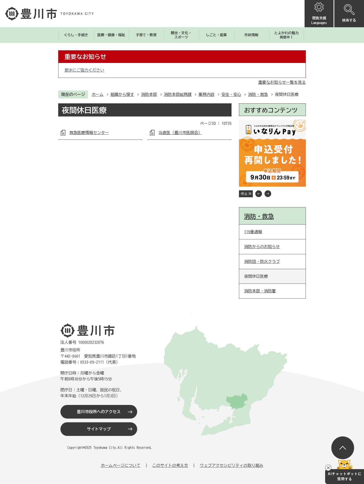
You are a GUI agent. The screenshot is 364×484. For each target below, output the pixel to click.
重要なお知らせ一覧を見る (282, 82)
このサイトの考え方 (170, 465)
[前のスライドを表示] (258, 193)
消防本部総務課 (178, 94)
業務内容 (206, 94)
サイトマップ (99, 429)
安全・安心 (231, 94)
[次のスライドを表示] (267, 193)
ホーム (98, 94)
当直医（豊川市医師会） (180, 133)
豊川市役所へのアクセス (99, 412)
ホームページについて (120, 465)
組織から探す (122, 94)
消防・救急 (258, 94)
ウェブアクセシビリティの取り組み (231, 465)
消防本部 (149, 94)
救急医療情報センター (89, 133)
